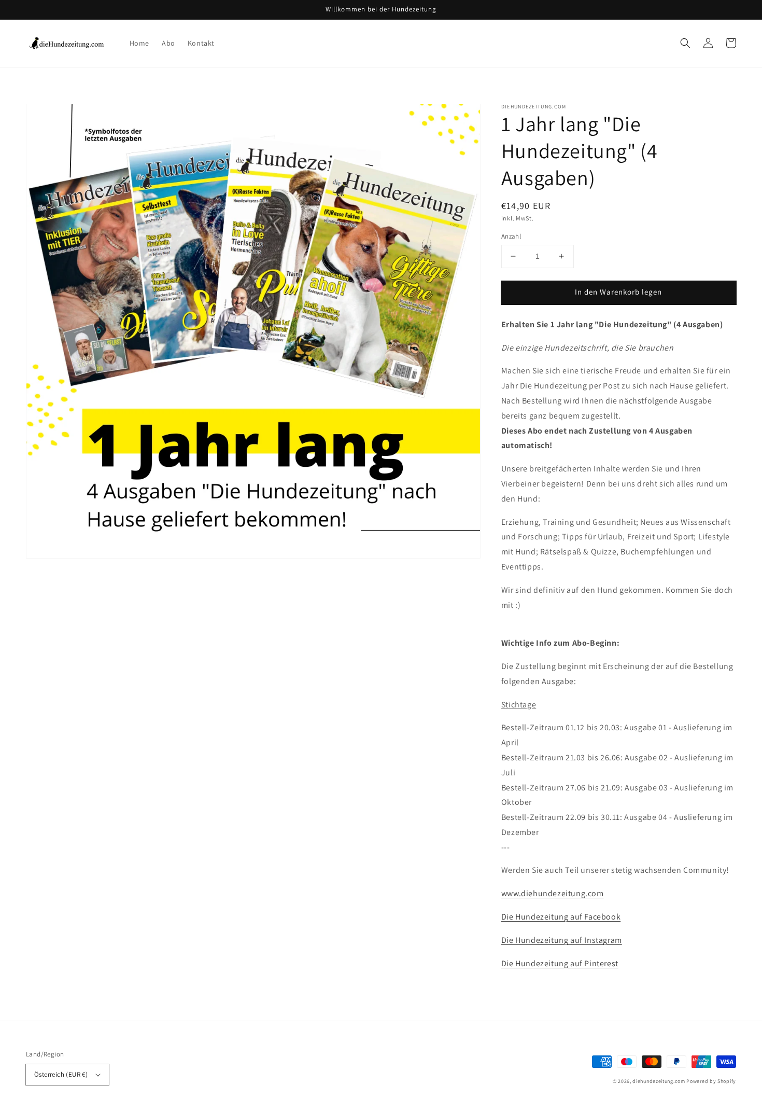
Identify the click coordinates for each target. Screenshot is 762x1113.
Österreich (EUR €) (61, 1074)
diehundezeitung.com (658, 1081)
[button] (685, 43)
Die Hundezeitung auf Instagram (561, 940)
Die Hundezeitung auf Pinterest (559, 963)
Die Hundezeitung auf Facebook (560, 916)
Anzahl (511, 236)
